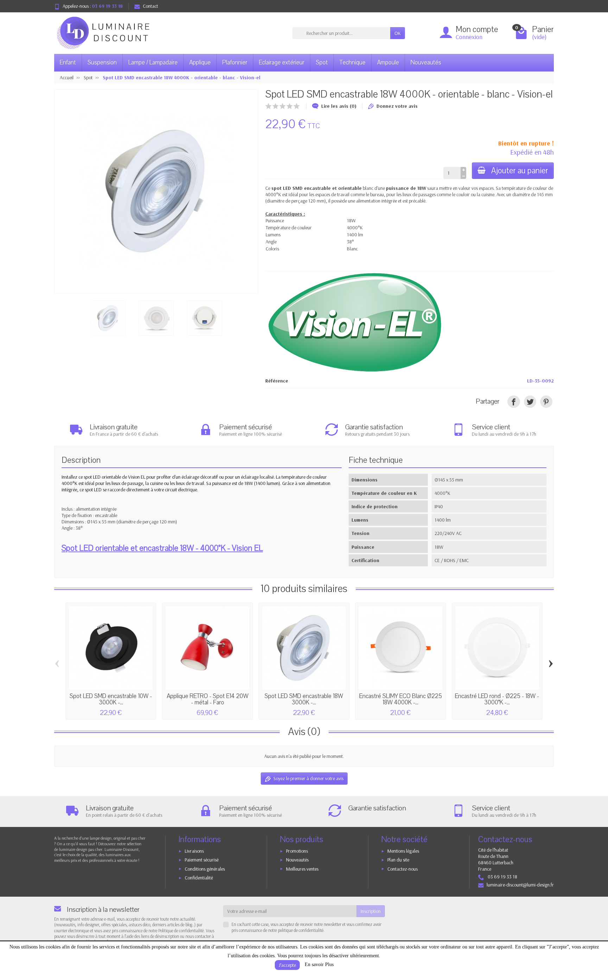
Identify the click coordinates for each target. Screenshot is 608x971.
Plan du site (398, 860)
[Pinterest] (546, 402)
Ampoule (388, 62)
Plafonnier (234, 62)
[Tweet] (530, 402)
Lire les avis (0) (338, 106)
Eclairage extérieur (281, 62)
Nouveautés (426, 62)
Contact (150, 6)
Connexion (469, 37)
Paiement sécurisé (201, 860)
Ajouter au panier (519, 170)
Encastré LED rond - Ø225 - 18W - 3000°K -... (497, 699)
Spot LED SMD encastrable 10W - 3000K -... (111, 699)
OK (397, 33)
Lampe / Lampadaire (153, 62)
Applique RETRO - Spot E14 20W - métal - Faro (207, 699)
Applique (200, 62)
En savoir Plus (319, 964)
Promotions (297, 851)
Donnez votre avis (397, 106)
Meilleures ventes (302, 869)
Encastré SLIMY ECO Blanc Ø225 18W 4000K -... (400, 699)
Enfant (68, 62)
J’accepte (287, 965)
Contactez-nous (402, 869)
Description (81, 460)
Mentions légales (403, 851)
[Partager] (513, 402)
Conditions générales (205, 869)
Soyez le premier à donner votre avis (308, 778)
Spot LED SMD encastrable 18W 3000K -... (304, 699)
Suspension (102, 62)
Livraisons (194, 851)
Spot (322, 62)
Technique (353, 62)
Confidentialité (199, 877)
